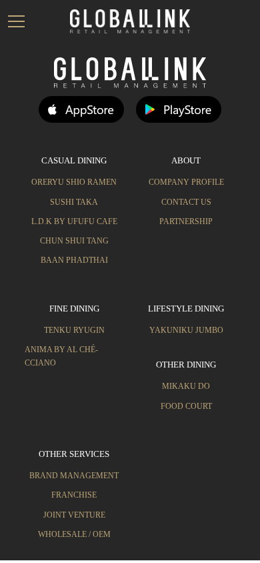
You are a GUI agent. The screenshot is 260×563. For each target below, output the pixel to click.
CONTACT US (186, 202)
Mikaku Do (186, 386)
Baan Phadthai (74, 260)
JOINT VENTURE (74, 515)
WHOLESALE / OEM (74, 534)
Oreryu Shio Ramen (74, 182)
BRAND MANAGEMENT (74, 475)
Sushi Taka (74, 202)
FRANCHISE (74, 495)
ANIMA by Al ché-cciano (61, 356)
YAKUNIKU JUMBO (186, 330)
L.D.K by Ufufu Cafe (74, 221)
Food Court (186, 406)
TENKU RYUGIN (74, 330)
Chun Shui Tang (74, 240)
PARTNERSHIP (186, 221)
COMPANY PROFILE (186, 182)
